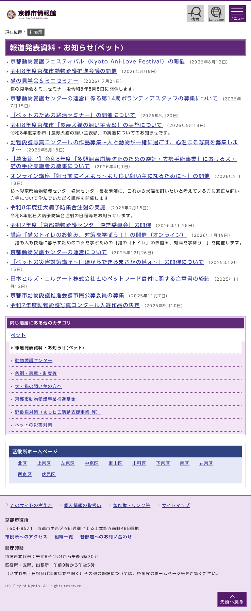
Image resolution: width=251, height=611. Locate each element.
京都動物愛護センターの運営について (58, 252)
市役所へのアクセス (26, 537)
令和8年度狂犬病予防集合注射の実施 (58, 207)
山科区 (139, 463)
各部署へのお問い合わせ (106, 537)
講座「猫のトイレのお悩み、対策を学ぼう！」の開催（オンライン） (98, 234)
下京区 (163, 463)
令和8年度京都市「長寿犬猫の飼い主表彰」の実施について (86, 125)
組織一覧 (64, 537)
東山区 (116, 463)
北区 (22, 463)
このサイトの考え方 (31, 505)
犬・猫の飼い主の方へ (38, 386)
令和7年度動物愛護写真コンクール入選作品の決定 (75, 305)
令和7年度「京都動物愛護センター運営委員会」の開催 (80, 225)
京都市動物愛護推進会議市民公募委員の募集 (67, 295)
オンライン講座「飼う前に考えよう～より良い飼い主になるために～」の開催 (110, 176)
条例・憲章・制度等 (36, 373)
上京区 (44, 463)
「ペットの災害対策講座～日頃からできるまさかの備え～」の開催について (107, 262)
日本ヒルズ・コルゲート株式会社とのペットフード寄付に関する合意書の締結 (110, 278)
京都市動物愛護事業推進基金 (45, 399)
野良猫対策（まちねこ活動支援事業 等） (58, 412)
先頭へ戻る (232, 602)
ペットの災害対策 (33, 425)
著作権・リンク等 (131, 505)
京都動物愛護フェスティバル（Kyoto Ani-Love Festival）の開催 (97, 61)
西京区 (25, 474)
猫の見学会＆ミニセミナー (44, 80)
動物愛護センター (33, 360)
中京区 (92, 463)
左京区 (68, 463)
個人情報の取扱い (82, 505)
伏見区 (49, 474)
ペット (18, 335)
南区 (185, 463)
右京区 (206, 463)
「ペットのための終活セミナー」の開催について (73, 115)
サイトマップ (176, 505)
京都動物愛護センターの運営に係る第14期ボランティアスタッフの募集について (114, 98)
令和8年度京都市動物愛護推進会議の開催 (63, 71)
